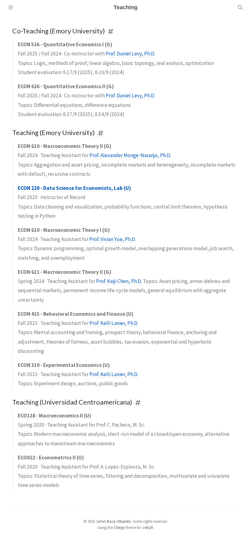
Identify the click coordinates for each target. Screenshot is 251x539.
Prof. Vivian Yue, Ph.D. (112, 239)
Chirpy (119, 527)
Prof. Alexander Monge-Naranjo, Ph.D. (130, 155)
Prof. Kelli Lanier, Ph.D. (113, 323)
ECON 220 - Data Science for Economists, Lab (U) (74, 188)
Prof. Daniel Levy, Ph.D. (130, 53)
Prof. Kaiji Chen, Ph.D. (119, 281)
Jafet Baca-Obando (113, 521)
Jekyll (147, 527)
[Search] (240, 7)
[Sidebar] (11, 7)
